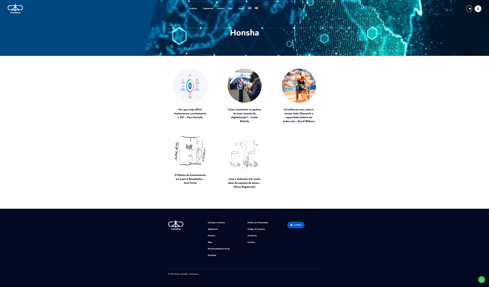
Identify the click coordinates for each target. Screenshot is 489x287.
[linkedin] (320, 274)
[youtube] (316, 274)
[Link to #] (478, 8)
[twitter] (308, 274)
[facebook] (304, 274)
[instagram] (312, 274)
